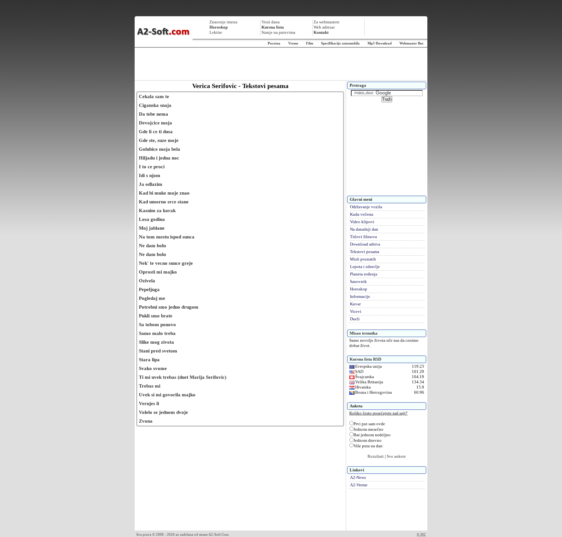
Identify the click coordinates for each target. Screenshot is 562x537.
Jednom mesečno (368, 429)
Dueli (355, 318)
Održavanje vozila (366, 206)
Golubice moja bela (159, 149)
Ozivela (147, 280)
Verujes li (149, 403)
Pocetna (274, 43)
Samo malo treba (157, 333)
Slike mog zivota (156, 342)
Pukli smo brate (155, 315)
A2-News (358, 477)
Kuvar (355, 303)
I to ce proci (152, 166)
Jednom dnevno (367, 440)
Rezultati (376, 456)
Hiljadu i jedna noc (159, 157)
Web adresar (324, 27)
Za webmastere (327, 21)
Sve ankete (396, 456)
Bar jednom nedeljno (372, 434)
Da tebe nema (153, 114)
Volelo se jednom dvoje (163, 412)
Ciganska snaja (155, 105)
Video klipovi (362, 221)
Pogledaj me (152, 298)
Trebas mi (149, 386)
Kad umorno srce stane (164, 201)
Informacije (360, 296)
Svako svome (153, 368)
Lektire (215, 32)
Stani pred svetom (158, 350)
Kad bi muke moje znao (164, 193)
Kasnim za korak (157, 210)
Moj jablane (152, 228)
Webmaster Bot (411, 43)
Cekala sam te (154, 96)
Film (309, 43)
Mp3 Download (380, 43)
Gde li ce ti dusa (156, 131)
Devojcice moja (155, 122)
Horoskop (358, 289)
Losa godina (152, 219)
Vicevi (355, 311)
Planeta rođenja (363, 274)
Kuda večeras (361, 214)
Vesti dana (270, 21)
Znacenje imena (223, 21)
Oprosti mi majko (158, 272)
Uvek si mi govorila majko (167, 394)
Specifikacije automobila (340, 43)
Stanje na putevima (278, 32)
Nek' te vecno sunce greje (166, 263)
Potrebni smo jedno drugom (168, 307)
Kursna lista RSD (365, 359)
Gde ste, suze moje (159, 140)
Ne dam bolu (152, 245)
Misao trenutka (364, 333)
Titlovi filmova (363, 236)
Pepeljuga (149, 289)
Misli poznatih (363, 259)
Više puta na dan (368, 445)
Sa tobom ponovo (157, 324)
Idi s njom (149, 175)
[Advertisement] (281, 64)
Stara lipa (149, 359)
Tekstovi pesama (364, 251)
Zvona (146, 421)
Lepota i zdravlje (365, 266)
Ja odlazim (150, 184)
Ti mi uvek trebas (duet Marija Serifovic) (182, 377)
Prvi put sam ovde (369, 423)
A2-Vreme (359, 484)
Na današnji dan (364, 229)
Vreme (293, 43)
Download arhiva (365, 244)
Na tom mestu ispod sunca (166, 236)
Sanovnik (358, 281)
